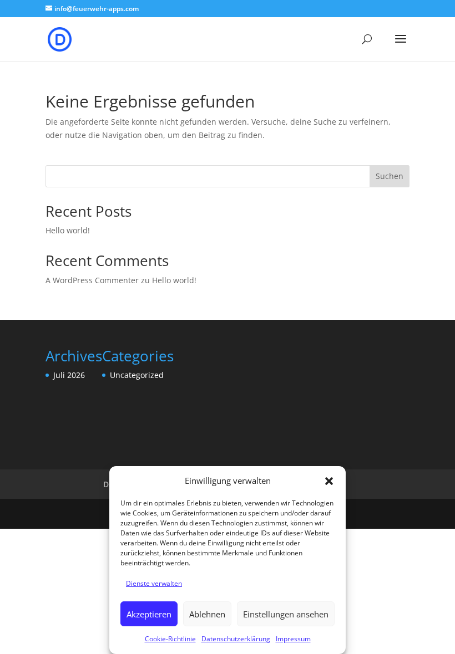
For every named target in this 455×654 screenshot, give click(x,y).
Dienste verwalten (154, 583)
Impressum (293, 638)
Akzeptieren (149, 614)
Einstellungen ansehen (285, 614)
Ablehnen (207, 614)
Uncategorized (137, 375)
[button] (329, 481)
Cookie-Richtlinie (170, 638)
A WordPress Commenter (92, 280)
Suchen (389, 176)
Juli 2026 (69, 375)
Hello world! (68, 230)
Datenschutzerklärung (235, 638)
